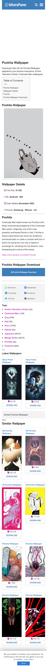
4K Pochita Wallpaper (11, 484)
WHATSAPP (11, 288)
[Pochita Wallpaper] (23, 143)
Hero (7, 325)
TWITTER (10, 299)
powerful (9, 345)
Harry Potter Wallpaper (7, 361)
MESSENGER (31, 288)
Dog (7, 317)
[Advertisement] (23, 34)
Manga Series (12, 337)
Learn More (28, 659)
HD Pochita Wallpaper (7, 432)
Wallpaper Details (10, 90)
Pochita (6, 94)
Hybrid (8, 329)
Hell (7, 321)
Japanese (10, 333)
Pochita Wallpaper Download (15, 97)
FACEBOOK (31, 293)
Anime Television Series (17, 309)
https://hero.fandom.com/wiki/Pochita (19, 254)
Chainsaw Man (12, 313)
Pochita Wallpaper (11, 87)
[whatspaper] (15, 4)
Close (23, 663)
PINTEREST (31, 299)
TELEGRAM (12, 293)
